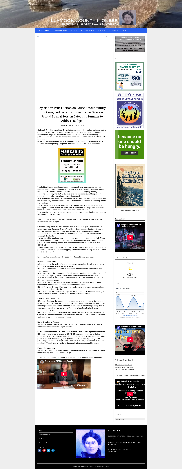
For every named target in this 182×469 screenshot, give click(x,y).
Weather (73, 30)
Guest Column (61, 30)
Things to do (102, 30)
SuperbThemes (104, 466)
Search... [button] (123, 30)
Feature (48, 30)
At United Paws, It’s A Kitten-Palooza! (119, 449)
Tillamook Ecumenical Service (124, 369)
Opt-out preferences (45, 443)
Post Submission (87, 30)
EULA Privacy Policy (44, 434)
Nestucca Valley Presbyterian (124, 367)
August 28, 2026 (112, 438)
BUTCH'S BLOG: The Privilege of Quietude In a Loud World (125, 436)
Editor (82, 126)
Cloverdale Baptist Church (123, 365)
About (114, 30)
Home (39, 30)
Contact (41, 439)
